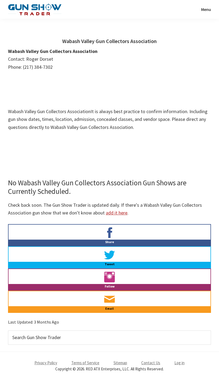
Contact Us (150, 362)
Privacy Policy (45, 362)
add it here (116, 213)
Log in (179, 362)
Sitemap (120, 362)
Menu (206, 9)
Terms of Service (85, 362)
